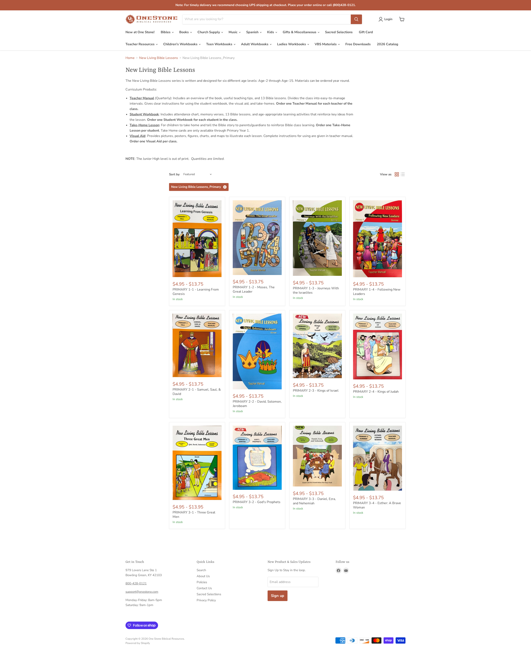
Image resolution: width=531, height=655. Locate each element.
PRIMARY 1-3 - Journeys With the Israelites (316, 290)
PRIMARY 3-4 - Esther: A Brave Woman (377, 505)
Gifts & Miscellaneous (300, 32)
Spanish (252, 32)
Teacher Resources (140, 44)
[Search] (356, 19)
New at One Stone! (140, 32)
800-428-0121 (136, 583)
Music (233, 32)
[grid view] (397, 174)
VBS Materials (326, 44)
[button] (386, 19)
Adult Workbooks (255, 44)
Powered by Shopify (137, 643)
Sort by (174, 174)
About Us (203, 576)
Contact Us (204, 588)
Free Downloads (358, 44)
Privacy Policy (206, 600)
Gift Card (366, 32)
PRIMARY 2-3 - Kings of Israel (316, 390)
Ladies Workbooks (292, 44)
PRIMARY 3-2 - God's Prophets (256, 502)
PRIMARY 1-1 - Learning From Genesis (196, 291)
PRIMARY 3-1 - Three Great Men (194, 514)
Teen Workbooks (219, 44)
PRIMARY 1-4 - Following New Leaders (376, 291)
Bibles (166, 32)
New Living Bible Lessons (158, 58)
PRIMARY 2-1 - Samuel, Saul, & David (197, 391)
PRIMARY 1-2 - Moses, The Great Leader (254, 289)
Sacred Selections (339, 32)
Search (201, 570)
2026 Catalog (387, 44)
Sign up (277, 595)
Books (184, 32)
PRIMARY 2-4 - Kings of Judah (376, 391)
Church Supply (209, 32)
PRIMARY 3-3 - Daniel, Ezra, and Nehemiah (314, 501)
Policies (202, 582)
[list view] (403, 174)
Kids (271, 32)
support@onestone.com (141, 592)
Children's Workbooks (180, 44)
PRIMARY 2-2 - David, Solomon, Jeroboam (257, 403)
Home (130, 58)
